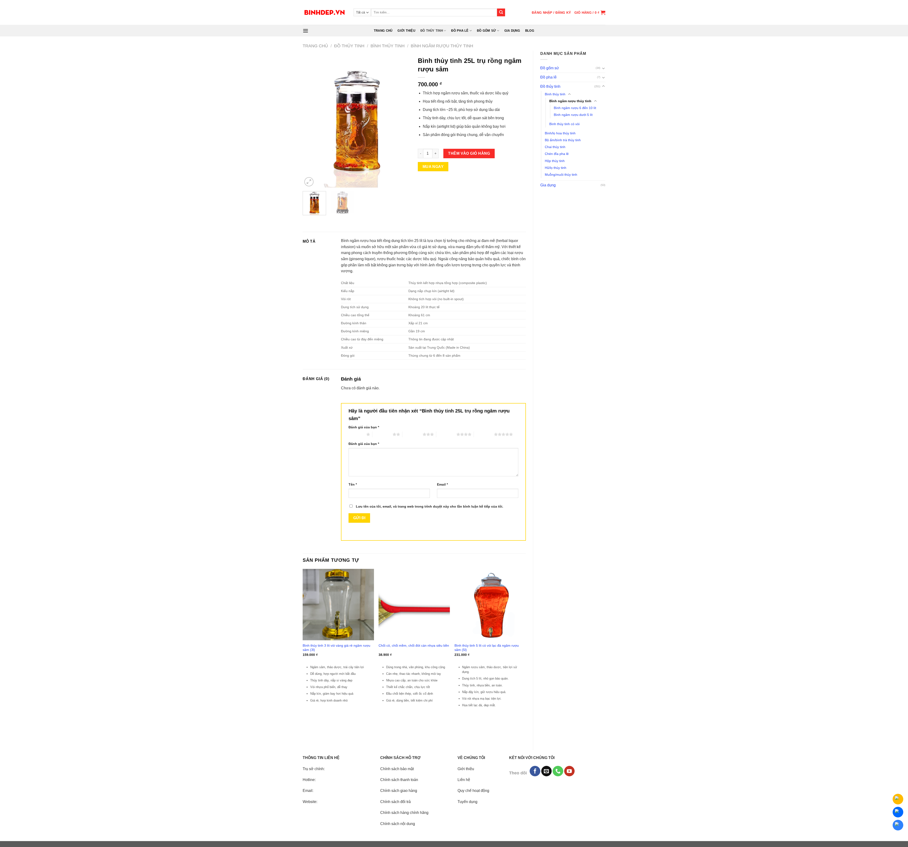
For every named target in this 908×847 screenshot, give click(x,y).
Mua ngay (433, 167)
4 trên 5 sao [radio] (446, 434)
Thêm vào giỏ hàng (469, 153)
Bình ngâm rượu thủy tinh (442, 45)
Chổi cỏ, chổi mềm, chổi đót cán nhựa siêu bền (414, 645)
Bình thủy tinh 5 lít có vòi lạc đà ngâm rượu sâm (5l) (486, 648)
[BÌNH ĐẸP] (324, 12)
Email (442, 484)
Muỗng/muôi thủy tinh (561, 174)
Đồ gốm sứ (486, 30)
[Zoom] (309, 181)
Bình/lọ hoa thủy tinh (560, 133)
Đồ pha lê (459, 30)
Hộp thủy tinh (555, 161)
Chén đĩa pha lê (557, 154)
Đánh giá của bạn (364, 427)
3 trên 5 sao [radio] (412, 434)
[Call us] (558, 771)
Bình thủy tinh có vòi (564, 124)
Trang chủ (383, 30)
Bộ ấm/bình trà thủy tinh (563, 140)
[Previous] (310, 121)
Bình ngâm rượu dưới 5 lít (573, 115)
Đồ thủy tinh (431, 30)
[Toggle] (603, 68)
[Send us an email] (546, 771)
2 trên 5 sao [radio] (382, 434)
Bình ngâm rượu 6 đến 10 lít (575, 108)
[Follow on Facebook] (535, 771)
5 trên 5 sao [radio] (484, 434)
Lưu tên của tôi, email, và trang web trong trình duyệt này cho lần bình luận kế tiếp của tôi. (429, 506)
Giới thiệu (406, 30)
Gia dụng (512, 30)
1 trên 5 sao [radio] (356, 434)
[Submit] (501, 13)
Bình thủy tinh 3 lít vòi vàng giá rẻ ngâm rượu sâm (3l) (336, 648)
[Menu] (305, 30)
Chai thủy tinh (555, 147)
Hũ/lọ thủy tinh (555, 168)
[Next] (402, 121)
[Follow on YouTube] (569, 771)
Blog (529, 30)
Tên (353, 484)
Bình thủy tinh (388, 45)
